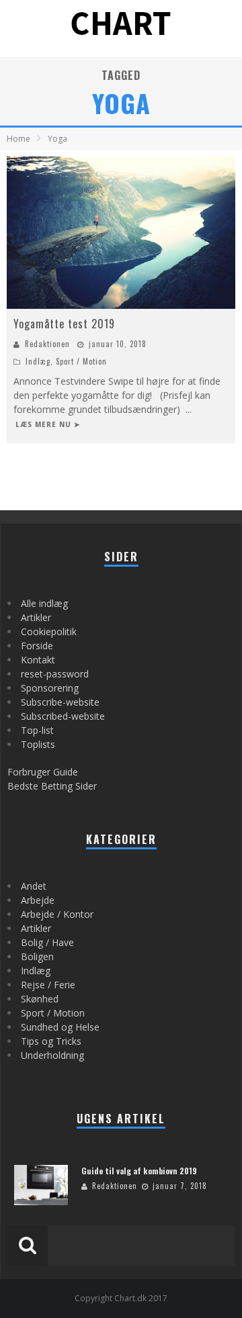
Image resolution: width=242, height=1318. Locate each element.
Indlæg (38, 361)
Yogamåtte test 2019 (64, 324)
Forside (37, 645)
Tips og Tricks (51, 1041)
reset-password (55, 673)
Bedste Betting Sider (52, 786)
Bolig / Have (47, 942)
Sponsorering (50, 687)
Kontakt (38, 659)
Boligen (37, 956)
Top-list (37, 730)
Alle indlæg (44, 603)
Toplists (38, 744)
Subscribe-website (60, 702)
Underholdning (52, 1055)
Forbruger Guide (42, 771)
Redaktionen (47, 343)
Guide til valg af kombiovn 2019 (139, 1170)
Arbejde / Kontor (57, 914)
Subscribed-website (63, 716)
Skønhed (39, 998)
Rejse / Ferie (48, 984)
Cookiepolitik (49, 631)
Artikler (36, 617)
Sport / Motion (81, 361)
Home (18, 138)
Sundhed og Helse (60, 1027)
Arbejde (37, 900)
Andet (33, 886)
